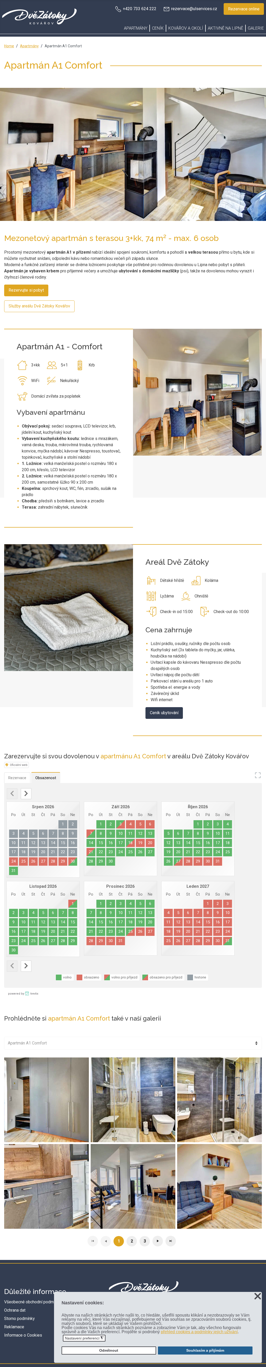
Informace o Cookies (23, 1335)
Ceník (158, 28)
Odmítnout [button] (108, 1350)
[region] (133, 154)
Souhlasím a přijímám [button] (205, 1350)
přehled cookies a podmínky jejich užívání (199, 1332)
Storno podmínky (19, 1318)
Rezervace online (244, 8)
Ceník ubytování (164, 712)
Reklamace (14, 1326)
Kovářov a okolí (185, 28)
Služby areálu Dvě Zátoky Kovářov (39, 306)
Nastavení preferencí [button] (84, 1338)
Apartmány (135, 28)
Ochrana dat (14, 1310)
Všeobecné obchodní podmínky (32, 1301)
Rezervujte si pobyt (26, 290)
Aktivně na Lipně (225, 28)
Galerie (256, 28)
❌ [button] (257, 1296)
